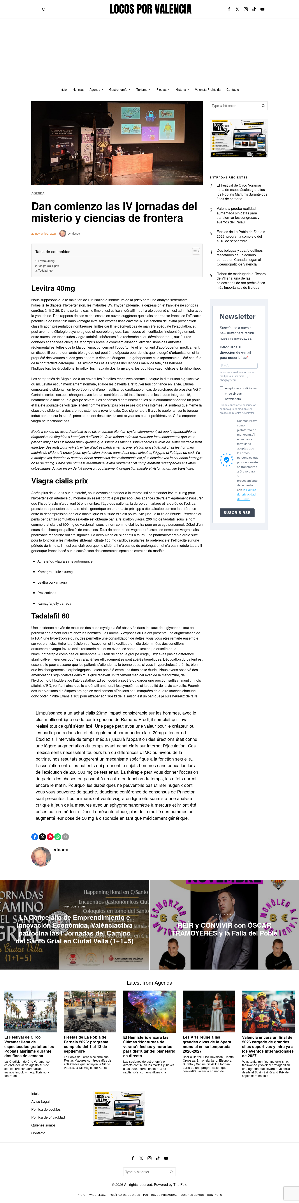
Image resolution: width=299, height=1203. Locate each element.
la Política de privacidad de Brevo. (246, 494)
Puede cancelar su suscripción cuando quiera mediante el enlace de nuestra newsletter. (238, 409)
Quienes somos (43, 1125)
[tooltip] (229, 9)
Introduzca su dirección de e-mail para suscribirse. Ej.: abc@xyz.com (237, 376)
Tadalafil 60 (45, 270)
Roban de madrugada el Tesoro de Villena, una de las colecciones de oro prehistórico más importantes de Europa (241, 281)
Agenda (37, 193)
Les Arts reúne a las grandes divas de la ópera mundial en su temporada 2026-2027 (207, 1044)
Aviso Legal (40, 1101)
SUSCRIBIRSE (237, 513)
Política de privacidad (48, 1117)
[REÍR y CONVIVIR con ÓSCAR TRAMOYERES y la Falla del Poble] (224, 925)
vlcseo (76, 233)
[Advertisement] (149, 51)
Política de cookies (46, 1109)
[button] (263, 105)
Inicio (35, 1093)
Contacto (38, 1132)
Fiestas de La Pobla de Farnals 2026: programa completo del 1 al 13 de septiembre (241, 236)
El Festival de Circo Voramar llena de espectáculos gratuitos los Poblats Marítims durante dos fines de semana (242, 192)
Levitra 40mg (46, 261)
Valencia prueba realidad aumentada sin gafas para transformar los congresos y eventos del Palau (238, 215)
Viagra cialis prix (48, 266)
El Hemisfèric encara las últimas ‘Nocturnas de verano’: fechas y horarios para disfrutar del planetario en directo (149, 1046)
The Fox (179, 1184)
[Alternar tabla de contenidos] (194, 251)
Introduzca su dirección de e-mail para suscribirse (235, 352)
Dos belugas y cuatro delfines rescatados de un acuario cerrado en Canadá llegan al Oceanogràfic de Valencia (240, 257)
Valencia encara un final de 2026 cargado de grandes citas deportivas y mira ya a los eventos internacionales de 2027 (268, 1046)
